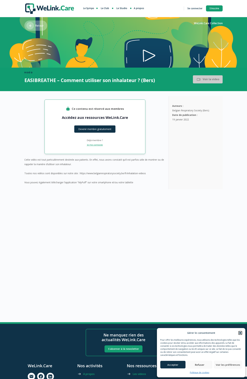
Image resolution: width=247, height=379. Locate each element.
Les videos (139, 374)
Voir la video (211, 79)
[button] (240, 333)
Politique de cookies (199, 372)
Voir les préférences (228, 364)
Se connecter (194, 8)
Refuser (199, 364)
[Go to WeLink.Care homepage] (49, 8)
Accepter (172, 364)
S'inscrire (214, 8)
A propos (89, 374)
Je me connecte (95, 144)
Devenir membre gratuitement (94, 129)
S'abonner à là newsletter (123, 348)
